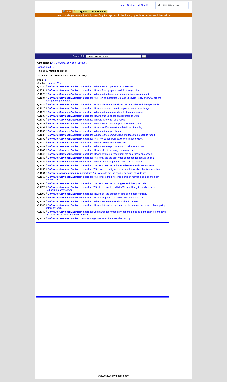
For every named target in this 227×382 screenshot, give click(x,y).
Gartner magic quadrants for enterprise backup (89, 218)
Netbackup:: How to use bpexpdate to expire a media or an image (98, 108)
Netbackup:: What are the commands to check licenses (93, 201)
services (71, 62)
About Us (145, 5)
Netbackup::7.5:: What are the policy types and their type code (97, 183)
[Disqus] (102, 259)
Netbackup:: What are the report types (84, 131)
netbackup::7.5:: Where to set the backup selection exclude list (97, 173)
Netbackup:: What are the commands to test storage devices (96, 112)
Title (59, 83)
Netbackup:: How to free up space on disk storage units (93, 90)
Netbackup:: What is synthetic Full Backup (86, 119)
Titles (68, 11)
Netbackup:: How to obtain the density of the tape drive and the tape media (103, 104)
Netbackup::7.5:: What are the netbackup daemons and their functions (101, 165)
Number (51, 83)
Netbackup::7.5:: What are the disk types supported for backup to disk (101, 158)
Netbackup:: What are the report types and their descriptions (96, 146)
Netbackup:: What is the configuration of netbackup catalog (95, 161)
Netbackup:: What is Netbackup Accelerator (87, 142)
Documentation (98, 11)
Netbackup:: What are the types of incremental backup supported (98, 94)
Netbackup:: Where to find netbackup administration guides (95, 123)
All (52, 62)
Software (60, 62)
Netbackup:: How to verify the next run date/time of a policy (95, 127)
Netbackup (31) (45, 67)
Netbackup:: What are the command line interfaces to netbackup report (101, 135)
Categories (82, 11)
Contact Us (133, 5)
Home (122, 5)
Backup (81, 62)
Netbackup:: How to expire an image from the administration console (100, 154)
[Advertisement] (113, 35)
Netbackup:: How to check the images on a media (90, 150)
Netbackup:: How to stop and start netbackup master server (95, 197)
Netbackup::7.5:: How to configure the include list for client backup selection (104, 169)
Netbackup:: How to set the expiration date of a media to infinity (97, 194)
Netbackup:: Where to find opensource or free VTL (91, 86)
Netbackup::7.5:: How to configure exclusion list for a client (95, 138)
